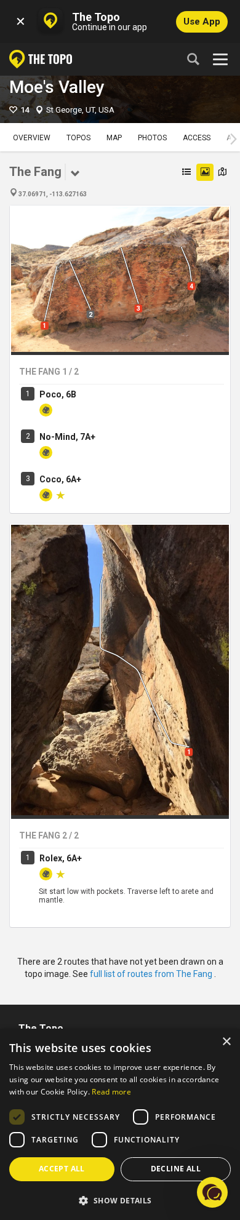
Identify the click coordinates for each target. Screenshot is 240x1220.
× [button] (226, 1042)
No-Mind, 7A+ (67, 437)
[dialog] (120, 1124)
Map (114, 138)
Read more (111, 1091)
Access (196, 138)
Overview (31, 138)
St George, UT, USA (80, 110)
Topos (78, 138)
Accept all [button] (62, 1168)
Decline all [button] (176, 1168)
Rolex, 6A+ (60, 858)
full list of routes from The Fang (152, 974)
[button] (120, 1200)
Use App (201, 21)
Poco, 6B (57, 394)
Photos (152, 138)
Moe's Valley (57, 87)
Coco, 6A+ (60, 479)
